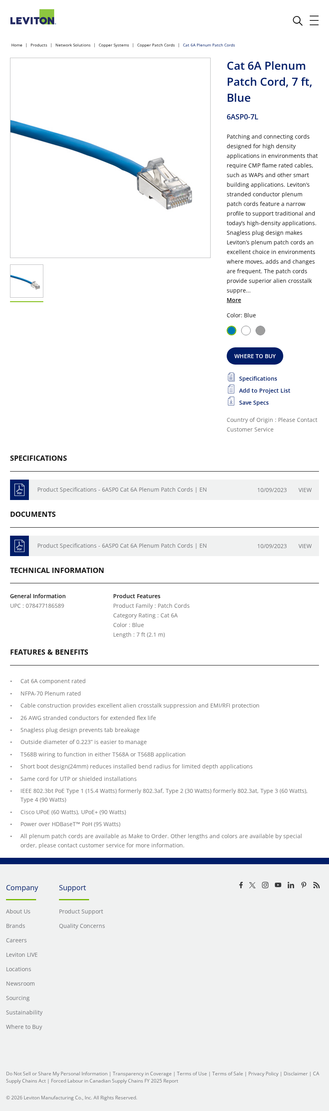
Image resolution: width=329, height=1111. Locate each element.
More (234, 300)
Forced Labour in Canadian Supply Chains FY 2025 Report (114, 1080)
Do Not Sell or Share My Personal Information (57, 1073)
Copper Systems (114, 45)
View (305, 490)
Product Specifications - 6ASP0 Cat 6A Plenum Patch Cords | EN (122, 489)
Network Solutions (73, 45)
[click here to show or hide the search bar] (298, 21)
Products (38, 45)
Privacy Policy (263, 1073)
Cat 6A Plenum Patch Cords (209, 45)
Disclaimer (296, 1073)
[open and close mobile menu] (314, 20)
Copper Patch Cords (156, 45)
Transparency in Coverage (142, 1073)
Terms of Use (192, 1073)
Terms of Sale (227, 1073)
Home (16, 45)
